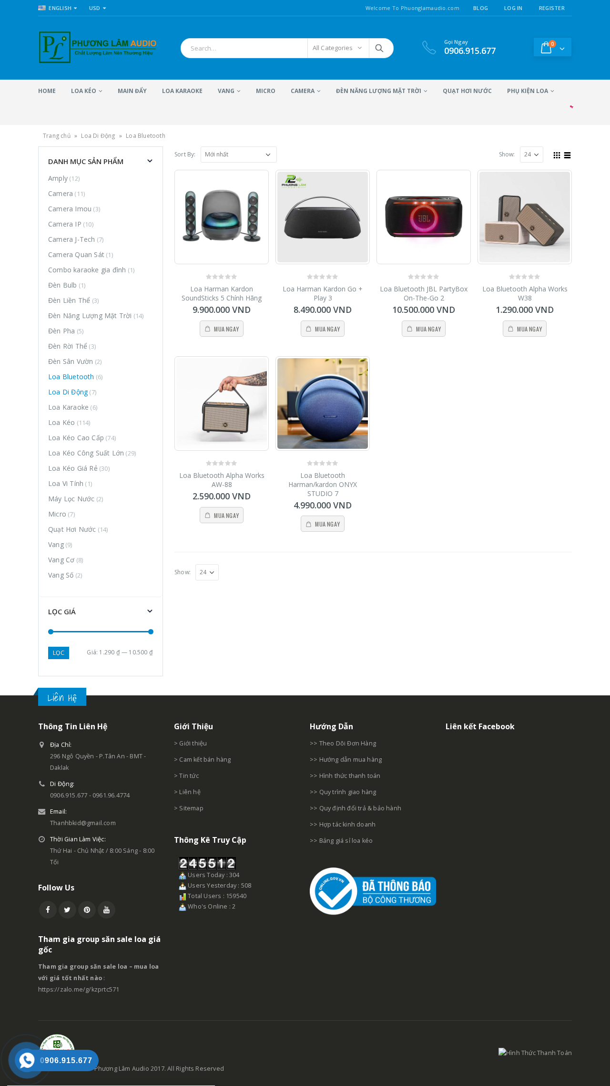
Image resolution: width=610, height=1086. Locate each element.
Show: (507, 154)
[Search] (380, 48)
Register (552, 7)
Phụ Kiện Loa (527, 91)
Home (47, 91)
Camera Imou (70, 208)
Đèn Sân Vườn (70, 361)
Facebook (48, 910)
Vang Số (60, 574)
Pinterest (87, 910)
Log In (513, 7)
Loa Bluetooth (71, 376)
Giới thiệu (193, 743)
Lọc (58, 653)
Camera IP (64, 223)
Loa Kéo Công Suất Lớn (86, 452)
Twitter (67, 910)
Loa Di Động (98, 136)
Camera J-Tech (71, 239)
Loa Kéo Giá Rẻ (73, 468)
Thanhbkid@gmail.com (83, 823)
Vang (226, 91)
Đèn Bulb (62, 285)
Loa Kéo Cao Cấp (76, 437)
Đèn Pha (61, 330)
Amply (58, 178)
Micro (265, 91)
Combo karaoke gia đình (87, 269)
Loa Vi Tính (65, 483)
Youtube (106, 910)
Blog (480, 7)
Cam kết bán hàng (205, 759)
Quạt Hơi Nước (467, 91)
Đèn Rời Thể (67, 346)
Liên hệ (189, 792)
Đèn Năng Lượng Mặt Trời (378, 91)
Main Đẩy (132, 91)
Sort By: (185, 154)
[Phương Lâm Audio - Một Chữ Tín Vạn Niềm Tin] (97, 48)
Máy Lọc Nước (71, 498)
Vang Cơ (61, 559)
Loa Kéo (83, 91)
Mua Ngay (226, 328)
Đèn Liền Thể (69, 300)
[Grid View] (557, 154)
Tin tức (188, 776)
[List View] (567, 154)
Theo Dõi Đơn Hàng (347, 743)
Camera (303, 91)
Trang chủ (57, 136)
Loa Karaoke (182, 91)
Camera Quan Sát (76, 254)
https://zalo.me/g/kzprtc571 (78, 989)
